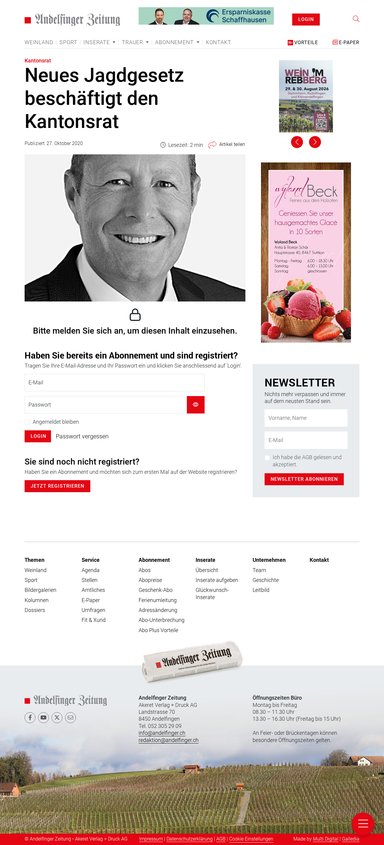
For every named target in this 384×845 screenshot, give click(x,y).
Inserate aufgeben (217, 580)
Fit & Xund (94, 620)
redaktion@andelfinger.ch (169, 740)
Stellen (90, 580)
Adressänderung (158, 610)
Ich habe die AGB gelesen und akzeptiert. (307, 460)
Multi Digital (325, 839)
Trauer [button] (133, 42)
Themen (34, 559)
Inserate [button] (97, 42)
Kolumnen (37, 600)
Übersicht (207, 570)
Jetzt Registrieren (57, 486)
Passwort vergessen (82, 436)
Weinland (39, 42)
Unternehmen (269, 559)
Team (259, 570)
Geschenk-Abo (155, 590)
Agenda (91, 570)
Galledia (350, 839)
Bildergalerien (40, 590)
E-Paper (91, 600)
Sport (68, 42)
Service (91, 559)
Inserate (205, 559)
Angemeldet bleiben (56, 422)
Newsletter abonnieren (304, 479)
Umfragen (93, 610)
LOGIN (306, 19)
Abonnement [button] (175, 42)
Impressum (151, 839)
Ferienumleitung (158, 600)
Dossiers (35, 610)
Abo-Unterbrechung (161, 620)
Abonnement (154, 559)
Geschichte (266, 580)
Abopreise (150, 580)
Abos (145, 570)
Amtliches (93, 590)
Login (38, 436)
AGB (221, 839)
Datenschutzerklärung (189, 839)
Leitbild (261, 590)
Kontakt (218, 42)
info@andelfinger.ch (162, 733)
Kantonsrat (38, 60)
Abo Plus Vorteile (158, 630)
